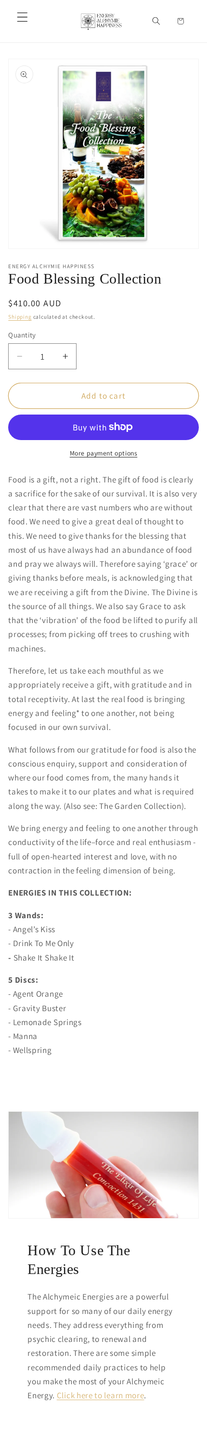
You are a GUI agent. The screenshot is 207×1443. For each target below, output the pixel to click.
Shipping (19, 316)
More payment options (104, 453)
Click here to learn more (100, 1395)
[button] (22, 17)
